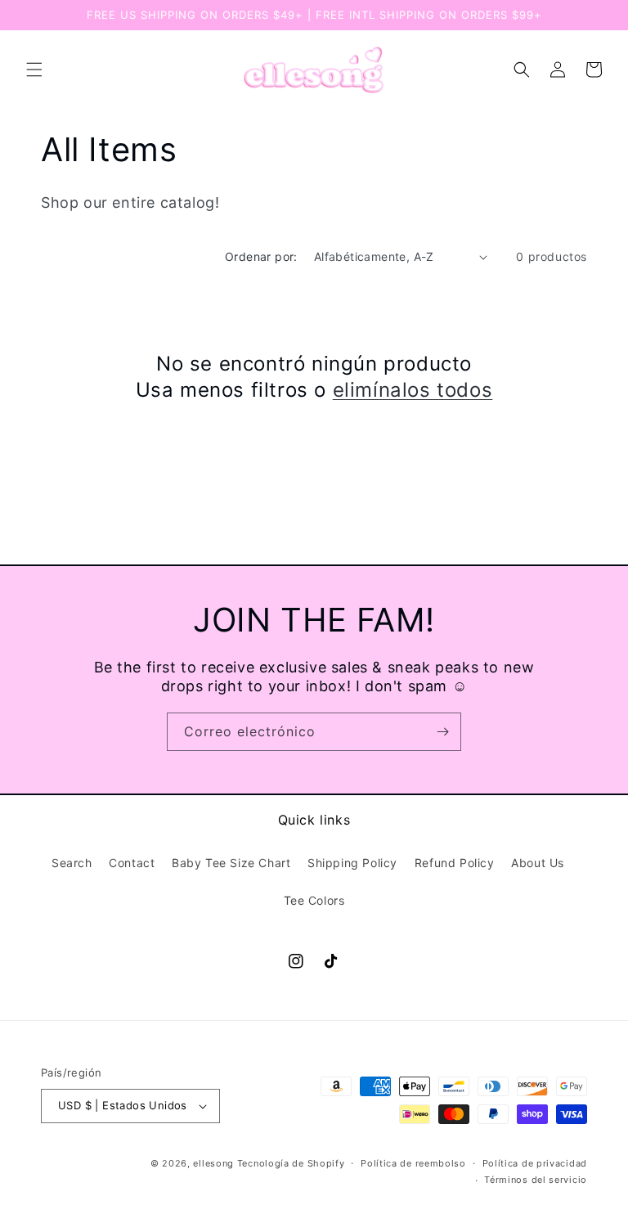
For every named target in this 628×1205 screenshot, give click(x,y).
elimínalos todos (413, 390)
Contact (132, 863)
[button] (34, 70)
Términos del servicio (535, 1179)
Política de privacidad (534, 1163)
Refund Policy (455, 863)
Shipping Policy (352, 863)
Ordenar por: (261, 256)
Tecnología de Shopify (291, 1163)
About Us (537, 863)
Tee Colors (314, 900)
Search (72, 863)
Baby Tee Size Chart (231, 863)
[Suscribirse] (442, 732)
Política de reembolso (413, 1163)
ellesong (213, 1163)
